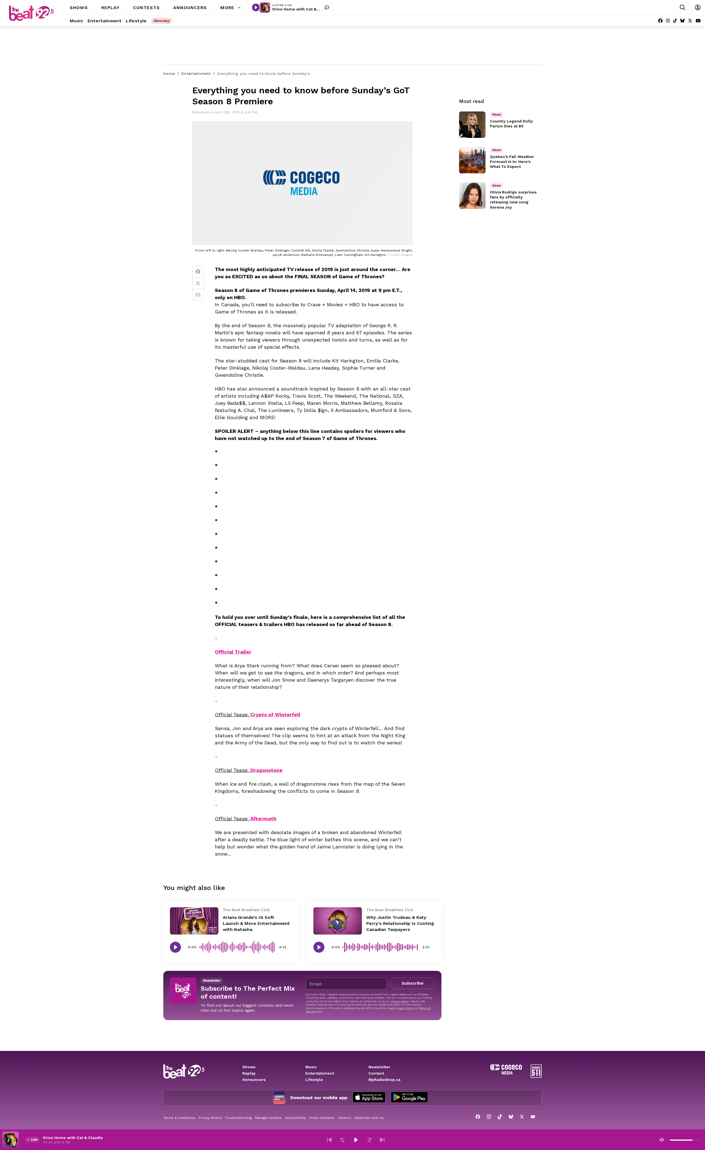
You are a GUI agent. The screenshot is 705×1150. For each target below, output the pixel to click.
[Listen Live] (255, 7)
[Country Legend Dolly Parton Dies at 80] (472, 124)
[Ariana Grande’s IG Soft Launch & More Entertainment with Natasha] (194, 921)
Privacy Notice (400, 1001)
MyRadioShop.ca (384, 1079)
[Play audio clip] (175, 947)
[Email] (198, 295)
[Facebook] (660, 20)
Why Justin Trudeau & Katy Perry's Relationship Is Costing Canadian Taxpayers (400, 923)
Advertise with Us (369, 1118)
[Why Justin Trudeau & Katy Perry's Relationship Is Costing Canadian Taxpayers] (337, 921)
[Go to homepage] (31, 13)
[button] (329, 1139)
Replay (249, 1073)
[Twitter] (198, 283)
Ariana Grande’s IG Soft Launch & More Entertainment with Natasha (256, 923)
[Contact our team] (327, 7)
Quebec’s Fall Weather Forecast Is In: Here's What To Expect (512, 161)
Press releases (322, 1118)
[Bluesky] (682, 20)
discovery (161, 21)
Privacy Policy (404, 1008)
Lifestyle (314, 1079)
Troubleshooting (238, 1118)
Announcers (254, 1079)
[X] (690, 20)
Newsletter (379, 1067)
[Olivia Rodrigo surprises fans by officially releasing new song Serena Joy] (472, 195)
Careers (344, 1118)
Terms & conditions (179, 1118)
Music (311, 1067)
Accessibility (295, 1118)
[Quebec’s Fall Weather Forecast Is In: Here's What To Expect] (472, 160)
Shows (249, 1067)
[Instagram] (668, 20)
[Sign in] (697, 7)
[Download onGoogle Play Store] (409, 1098)
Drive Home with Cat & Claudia (302, 9)
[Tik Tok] (675, 20)
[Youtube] (698, 20)
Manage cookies (268, 1118)
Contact (376, 1073)
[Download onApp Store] (369, 1098)
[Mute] (661, 1140)
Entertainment (319, 1073)
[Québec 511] (536, 1076)
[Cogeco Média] (506, 1073)
